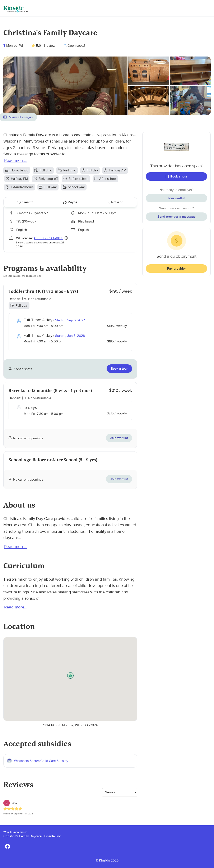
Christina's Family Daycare (22, 836)
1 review (49, 46)
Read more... (15, 160)
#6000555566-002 (48, 238)
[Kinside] (15, 9)
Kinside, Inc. (53, 836)
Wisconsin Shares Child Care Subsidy (41, 761)
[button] (70, 676)
